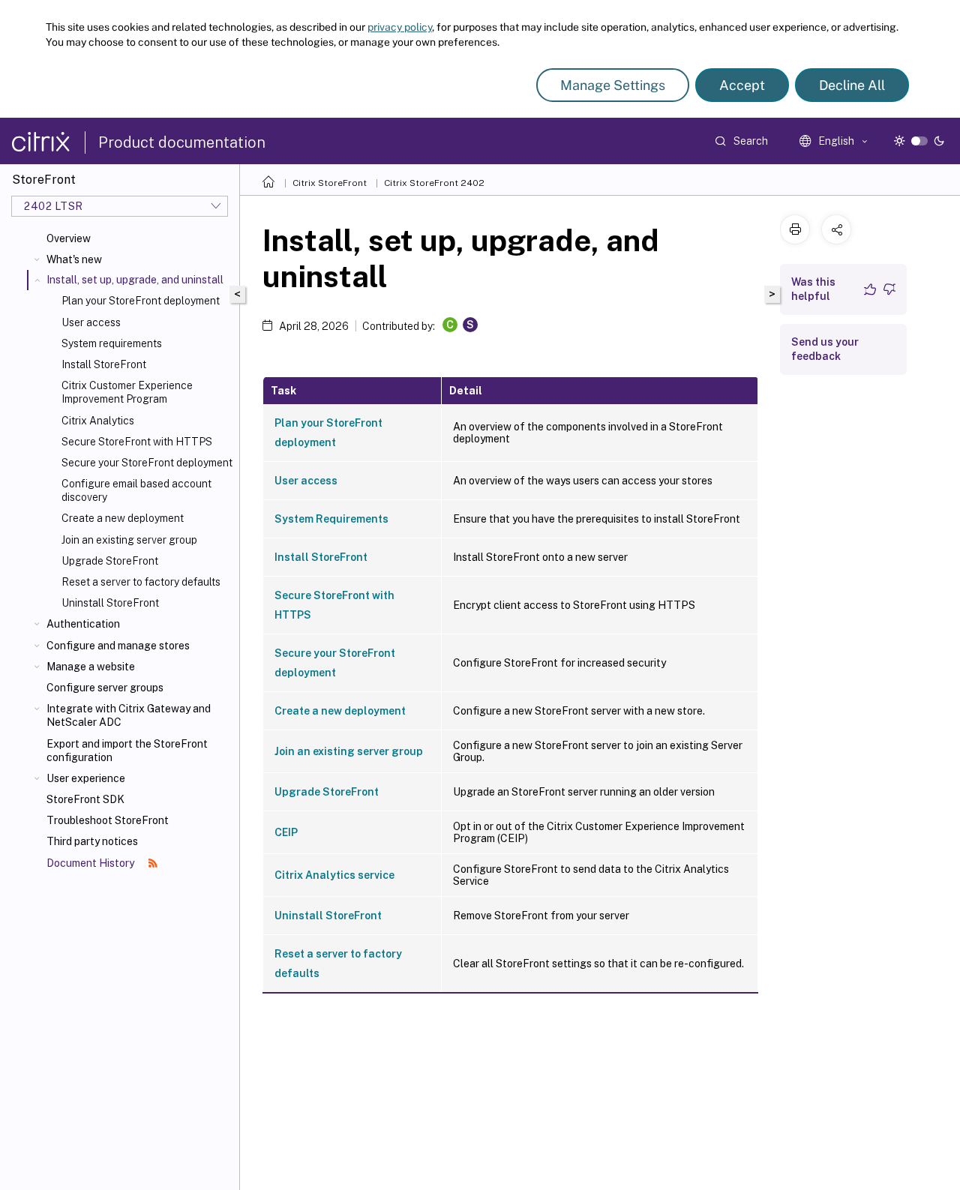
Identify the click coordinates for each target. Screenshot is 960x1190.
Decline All (852, 85)
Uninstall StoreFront (110, 603)
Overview (68, 238)
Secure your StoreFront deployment (147, 463)
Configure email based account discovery (137, 490)
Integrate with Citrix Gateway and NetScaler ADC (128, 715)
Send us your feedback (825, 349)
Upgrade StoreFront (110, 561)
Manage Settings (612, 85)
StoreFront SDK (85, 799)
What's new (74, 259)
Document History (91, 863)
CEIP (286, 832)
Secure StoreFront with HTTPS (137, 442)
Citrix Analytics (98, 421)
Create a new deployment (123, 518)
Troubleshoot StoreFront (107, 820)
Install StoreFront (104, 364)
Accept (742, 85)
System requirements (112, 343)
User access (91, 322)
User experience (85, 778)
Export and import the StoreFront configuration (127, 750)
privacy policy (400, 27)
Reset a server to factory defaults (141, 582)
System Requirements (331, 519)
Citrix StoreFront (329, 183)
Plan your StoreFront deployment (141, 301)
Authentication (83, 624)
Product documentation (182, 142)
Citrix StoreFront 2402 (434, 183)
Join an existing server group (129, 540)
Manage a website (90, 667)
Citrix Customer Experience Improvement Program (127, 392)
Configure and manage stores (118, 646)
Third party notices (92, 841)
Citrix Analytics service (334, 875)
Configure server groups (105, 688)
